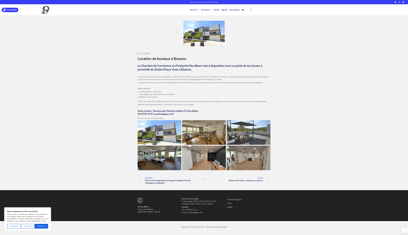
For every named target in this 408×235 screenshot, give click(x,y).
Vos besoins (205, 10)
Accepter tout (41, 226)
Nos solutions (234, 10)
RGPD (230, 207)
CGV (229, 203)
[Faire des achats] (243, 10)
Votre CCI (193, 10)
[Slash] (204, 179)
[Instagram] (399, 2)
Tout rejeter (27, 226)
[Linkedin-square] (395, 2)
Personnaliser (13, 226)
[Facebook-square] (403, 2)
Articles (216, 10)
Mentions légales (234, 199)
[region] (27, 219)
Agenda (224, 10)
